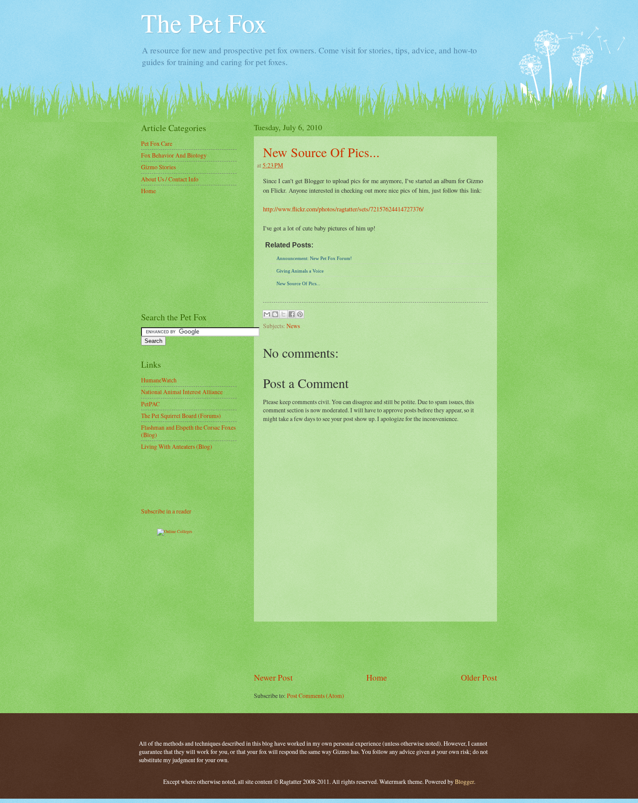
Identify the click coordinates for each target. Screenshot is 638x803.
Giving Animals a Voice (300, 270)
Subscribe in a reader (166, 511)
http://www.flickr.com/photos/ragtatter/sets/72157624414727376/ (343, 209)
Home (376, 677)
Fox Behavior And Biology (174, 155)
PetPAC (150, 404)
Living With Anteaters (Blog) (176, 446)
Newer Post (273, 677)
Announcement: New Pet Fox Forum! (314, 258)
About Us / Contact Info (169, 179)
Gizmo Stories (158, 167)
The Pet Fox (204, 22)
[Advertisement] (375, 646)
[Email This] (267, 314)
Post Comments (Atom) (315, 695)
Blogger (464, 781)
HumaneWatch (159, 380)
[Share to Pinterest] (300, 314)
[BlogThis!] (275, 314)
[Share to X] (283, 314)
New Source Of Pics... (321, 152)
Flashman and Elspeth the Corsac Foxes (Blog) (188, 431)
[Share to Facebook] (291, 314)
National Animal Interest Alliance (182, 392)
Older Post (479, 677)
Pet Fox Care (156, 143)
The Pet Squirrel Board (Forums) (181, 415)
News (293, 326)
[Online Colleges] (174, 531)
